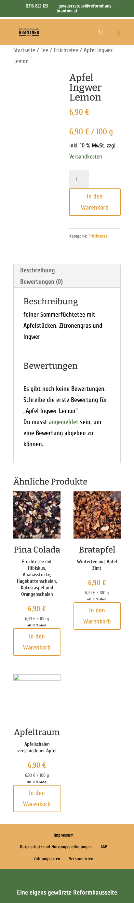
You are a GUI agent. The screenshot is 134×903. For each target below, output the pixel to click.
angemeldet (63, 422)
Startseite (24, 50)
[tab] (67, 270)
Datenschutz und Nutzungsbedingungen (56, 847)
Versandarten (81, 858)
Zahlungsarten (47, 858)
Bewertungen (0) (41, 281)
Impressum (64, 835)
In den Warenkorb (95, 202)
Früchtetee (66, 50)
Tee (44, 50)
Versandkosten (85, 156)
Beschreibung (37, 270)
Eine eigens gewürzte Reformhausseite (67, 892)
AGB (103, 847)
